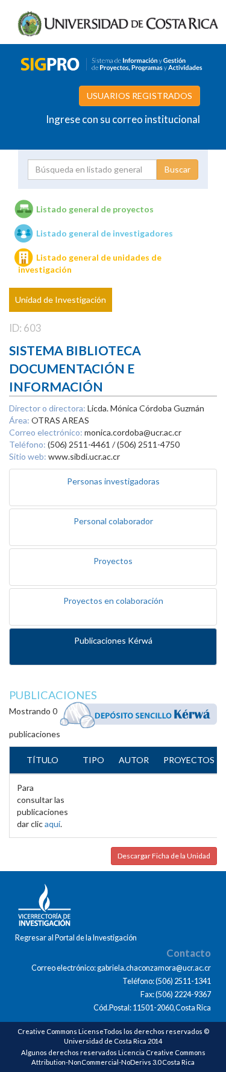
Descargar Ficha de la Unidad (164, 855)
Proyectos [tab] (113, 561)
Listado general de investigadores (104, 233)
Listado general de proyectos (95, 209)
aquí (52, 824)
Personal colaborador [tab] (113, 521)
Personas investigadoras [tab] (113, 481)
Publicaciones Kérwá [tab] (113, 640)
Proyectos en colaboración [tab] (113, 600)
